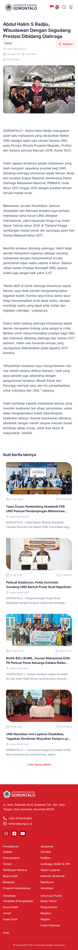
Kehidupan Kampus (15, 869)
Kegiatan (46, 913)
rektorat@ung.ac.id (20, 823)
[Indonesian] (52, 7)
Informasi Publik (51, 895)
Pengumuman (49, 907)
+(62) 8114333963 (20, 818)
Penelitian (9, 895)
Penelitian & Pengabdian (18, 901)
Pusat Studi (10, 919)
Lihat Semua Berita (39, 764)
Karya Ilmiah (10, 907)
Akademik (47, 846)
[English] (57, 7)
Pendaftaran (11, 846)
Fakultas (46, 851)
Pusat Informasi (50, 925)
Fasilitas (45, 857)
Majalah (45, 919)
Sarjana (7, 851)
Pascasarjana (11, 857)
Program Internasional (16, 888)
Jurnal (7, 913)
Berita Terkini (49, 901)
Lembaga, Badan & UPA (55, 863)
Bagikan (68, 44)
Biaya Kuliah (10, 876)
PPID (6, 932)
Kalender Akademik (53, 876)
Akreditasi (47, 888)
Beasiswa (9, 882)
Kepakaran (47, 882)
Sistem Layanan (50, 869)
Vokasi (7, 863)
